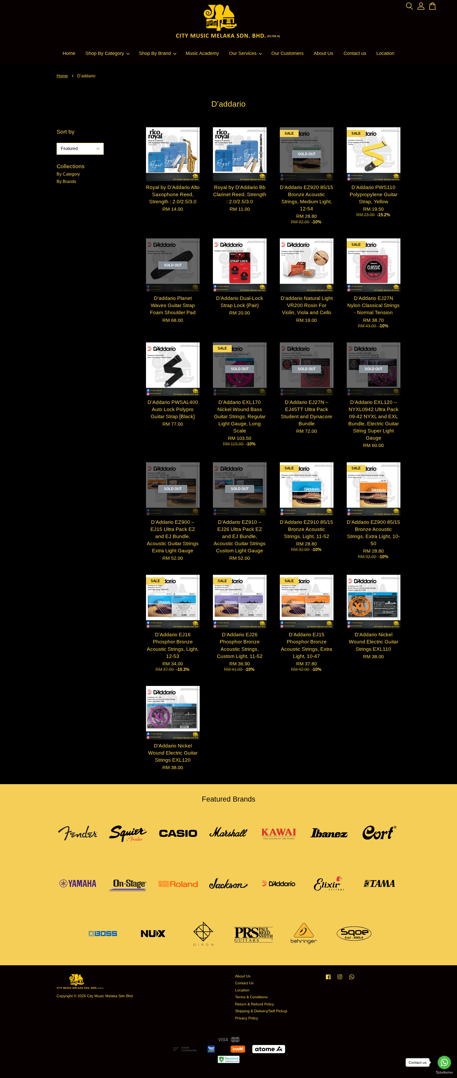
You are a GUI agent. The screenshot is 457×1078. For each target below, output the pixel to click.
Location (385, 53)
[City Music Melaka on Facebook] (328, 979)
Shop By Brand (155, 53)
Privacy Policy (246, 1018)
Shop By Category (104, 53)
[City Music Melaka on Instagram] (340, 979)
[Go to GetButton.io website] (444, 1072)
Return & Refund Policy (254, 1004)
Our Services (243, 53)
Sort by (66, 132)
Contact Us (244, 983)
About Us (323, 53)
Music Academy (202, 53)
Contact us (355, 53)
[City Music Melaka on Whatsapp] (351, 979)
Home (69, 53)
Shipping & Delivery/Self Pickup (261, 1011)
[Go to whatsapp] (444, 1062)
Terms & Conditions (251, 997)
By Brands (66, 181)
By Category (68, 174)
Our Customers (287, 53)
